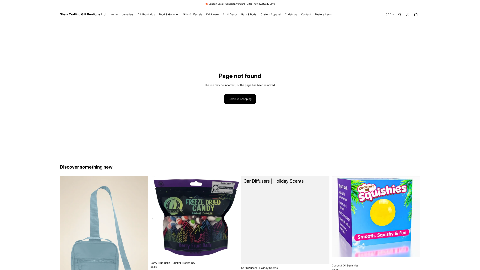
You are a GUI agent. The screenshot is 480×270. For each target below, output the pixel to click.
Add (417, 256)
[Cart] (416, 14)
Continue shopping (240, 98)
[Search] (400, 14)
